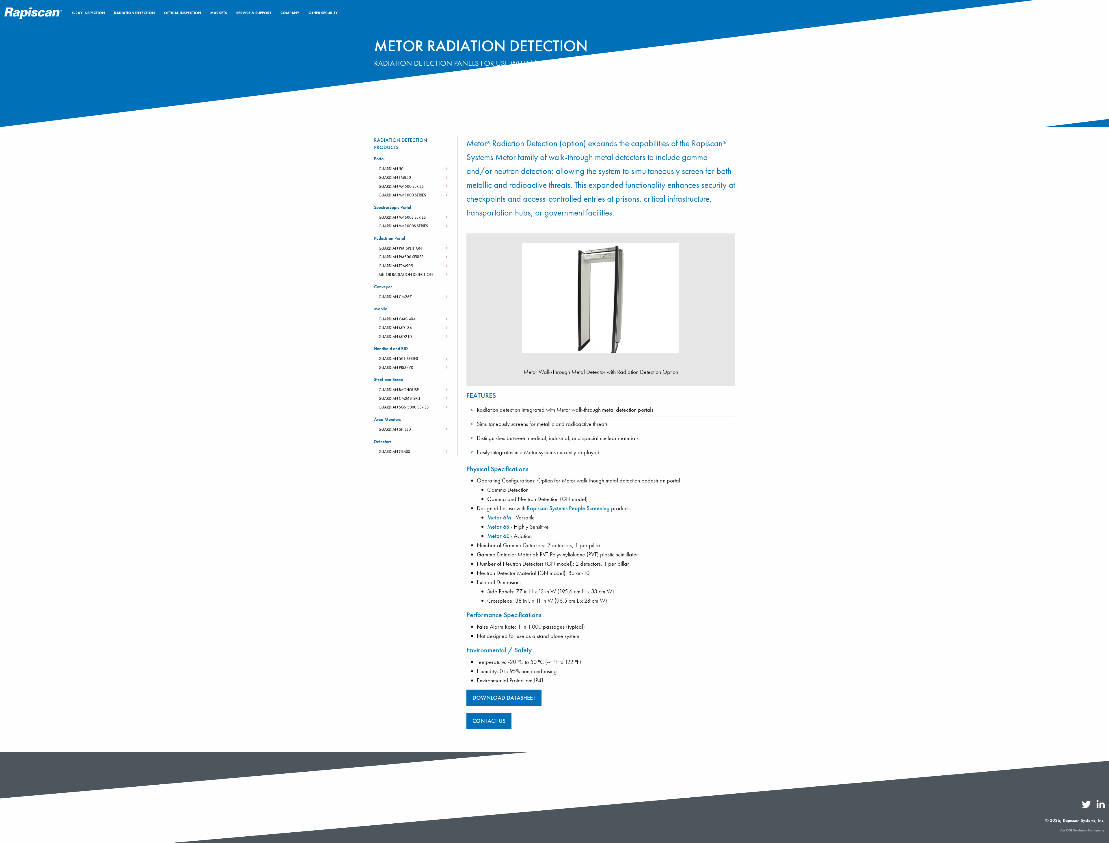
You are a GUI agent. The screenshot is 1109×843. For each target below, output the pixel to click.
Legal (184, 820)
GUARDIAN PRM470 (396, 367)
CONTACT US (488, 721)
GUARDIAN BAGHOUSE (399, 389)
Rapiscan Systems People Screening (568, 508)
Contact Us (43, 820)
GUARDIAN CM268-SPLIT (400, 398)
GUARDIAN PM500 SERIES (401, 256)
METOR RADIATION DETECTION (406, 274)
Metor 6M (499, 517)
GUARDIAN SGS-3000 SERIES (404, 407)
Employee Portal (77, 820)
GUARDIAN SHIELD (395, 429)
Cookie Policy (137, 820)
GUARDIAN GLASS (394, 451)
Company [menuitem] (289, 12)
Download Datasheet (503, 697)
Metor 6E (498, 536)
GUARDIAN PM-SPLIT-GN (400, 248)
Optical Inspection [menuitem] (182, 12)
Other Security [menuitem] (323, 12)
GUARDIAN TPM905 (396, 265)
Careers (18, 820)
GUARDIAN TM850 (395, 177)
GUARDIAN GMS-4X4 (397, 319)
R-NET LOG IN (1081, 12)
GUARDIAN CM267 (395, 296)
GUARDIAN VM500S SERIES (402, 217)
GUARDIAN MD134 (395, 327)
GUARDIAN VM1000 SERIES (402, 195)
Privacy (165, 820)
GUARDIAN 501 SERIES (398, 358)
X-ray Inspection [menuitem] (88, 12)
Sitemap (108, 820)
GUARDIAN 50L (392, 168)
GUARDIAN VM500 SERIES (401, 186)
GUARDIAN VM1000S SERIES (403, 226)
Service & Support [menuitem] (253, 12)
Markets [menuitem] (218, 12)
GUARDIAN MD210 (395, 336)
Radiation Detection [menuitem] (134, 12)
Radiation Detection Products (400, 144)
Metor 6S (498, 526)
